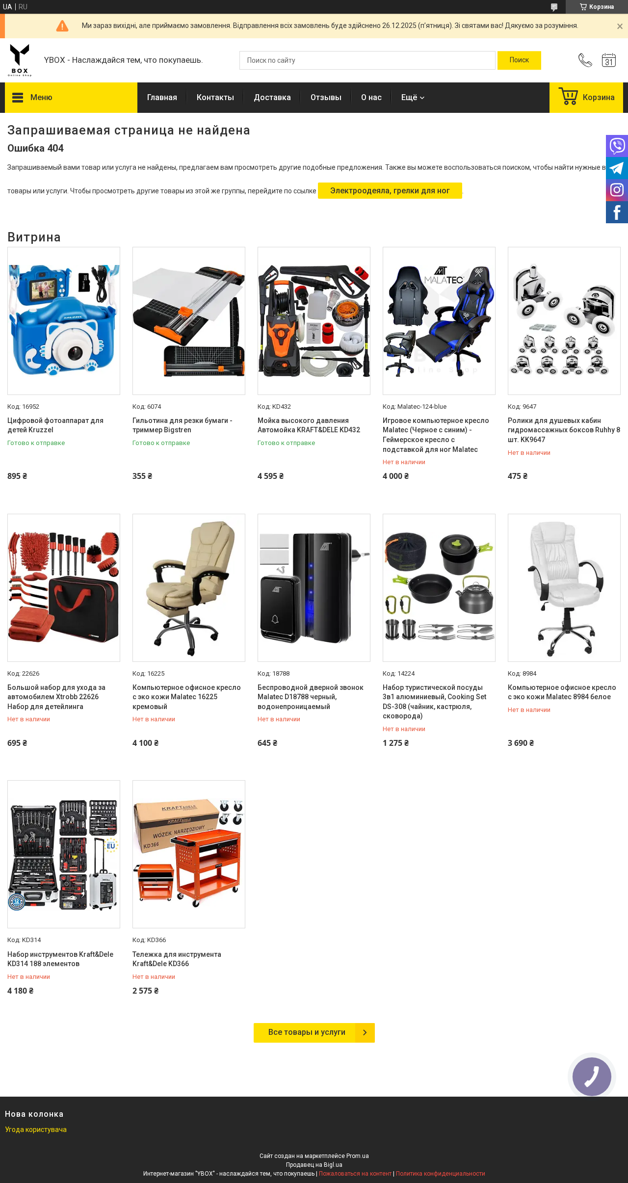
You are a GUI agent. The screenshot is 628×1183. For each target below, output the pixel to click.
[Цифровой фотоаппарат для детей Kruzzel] (63, 321)
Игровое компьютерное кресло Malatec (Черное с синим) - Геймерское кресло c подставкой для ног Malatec (436, 435)
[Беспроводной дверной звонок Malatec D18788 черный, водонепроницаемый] (314, 588)
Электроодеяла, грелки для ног (390, 190)
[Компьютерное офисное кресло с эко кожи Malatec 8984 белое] (564, 588)
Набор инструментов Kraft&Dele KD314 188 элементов (60, 959)
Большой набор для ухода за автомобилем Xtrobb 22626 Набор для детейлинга (56, 697)
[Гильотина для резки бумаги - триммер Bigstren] (188, 321)
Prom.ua (357, 1156)
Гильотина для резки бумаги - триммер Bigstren (182, 425)
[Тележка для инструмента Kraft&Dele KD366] (188, 854)
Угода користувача (36, 1129)
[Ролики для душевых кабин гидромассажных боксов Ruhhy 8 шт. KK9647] (564, 321)
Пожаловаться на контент (355, 1173)
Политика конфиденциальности (440, 1173)
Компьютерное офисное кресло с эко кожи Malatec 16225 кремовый (186, 697)
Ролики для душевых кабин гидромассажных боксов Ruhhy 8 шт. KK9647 (564, 430)
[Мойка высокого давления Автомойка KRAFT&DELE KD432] (314, 321)
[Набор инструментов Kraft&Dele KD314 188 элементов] (63, 854)
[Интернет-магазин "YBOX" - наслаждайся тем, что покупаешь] (19, 60)
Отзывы (326, 97)
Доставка (272, 97)
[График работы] (609, 60)
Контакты (215, 97)
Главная (162, 97)
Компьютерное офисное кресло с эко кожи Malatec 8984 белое (562, 692)
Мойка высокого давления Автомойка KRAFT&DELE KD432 (309, 425)
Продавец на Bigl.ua (314, 1164)
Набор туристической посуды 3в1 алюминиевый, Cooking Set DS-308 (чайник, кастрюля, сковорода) (434, 702)
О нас (371, 97)
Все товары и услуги (306, 1032)
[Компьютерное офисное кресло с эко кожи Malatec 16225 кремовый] (188, 588)
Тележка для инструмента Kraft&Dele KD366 (176, 959)
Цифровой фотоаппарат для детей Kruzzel (55, 425)
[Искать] (519, 60)
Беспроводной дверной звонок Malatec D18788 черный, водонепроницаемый (311, 697)
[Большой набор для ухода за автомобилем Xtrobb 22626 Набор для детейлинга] (63, 588)
